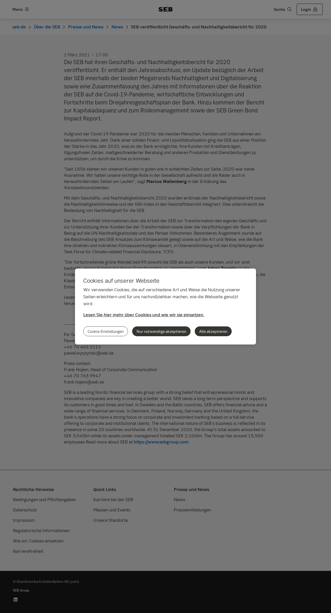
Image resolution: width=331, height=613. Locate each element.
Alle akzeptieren (213, 331)
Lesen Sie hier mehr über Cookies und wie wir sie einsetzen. (143, 315)
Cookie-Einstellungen (106, 331)
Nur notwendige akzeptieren (161, 331)
